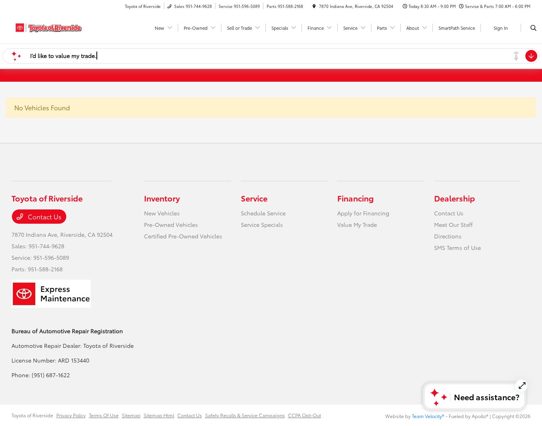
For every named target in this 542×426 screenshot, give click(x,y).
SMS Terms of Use (457, 247)
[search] (533, 28)
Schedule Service (263, 213)
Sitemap (131, 415)
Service (254, 197)
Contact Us (44, 216)
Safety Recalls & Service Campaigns (245, 415)
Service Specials (262, 224)
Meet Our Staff (453, 224)
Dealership (454, 197)
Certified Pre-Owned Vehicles (183, 236)
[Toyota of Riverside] (47, 26)
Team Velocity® (428, 416)
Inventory (162, 197)
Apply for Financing (363, 213)
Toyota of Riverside (32, 415)
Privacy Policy (71, 415)
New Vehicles (162, 213)
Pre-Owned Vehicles (171, 224)
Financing (355, 197)
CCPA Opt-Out (304, 415)
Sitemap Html (159, 415)
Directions (447, 236)
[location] (314, 6)
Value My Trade (357, 224)
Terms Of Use (104, 415)
